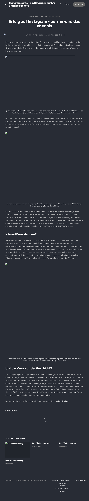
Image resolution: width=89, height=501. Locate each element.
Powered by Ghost (80, 480)
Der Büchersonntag (14, 461)
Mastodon (62, 486)
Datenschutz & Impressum (60, 480)
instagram (62, 483)
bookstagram (54, 16)
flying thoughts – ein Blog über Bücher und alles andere (32, 4)
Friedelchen (63, 401)
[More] (5, 4)
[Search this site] (61, 4)
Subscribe (79, 4)
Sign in (68, 4)
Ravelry (62, 491)
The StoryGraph (62, 488)
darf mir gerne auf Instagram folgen (66, 392)
